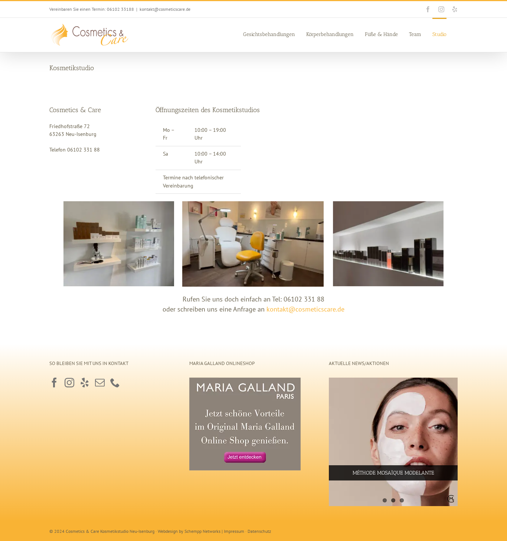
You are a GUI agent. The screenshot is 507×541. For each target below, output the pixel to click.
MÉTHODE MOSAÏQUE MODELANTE (393, 473)
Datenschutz (259, 531)
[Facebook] (54, 382)
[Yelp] (84, 382)
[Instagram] (69, 382)
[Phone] (115, 382)
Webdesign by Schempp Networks (189, 531)
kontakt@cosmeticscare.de (165, 9)
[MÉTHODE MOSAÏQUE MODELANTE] (393, 442)
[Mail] (100, 382)
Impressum (234, 531)
